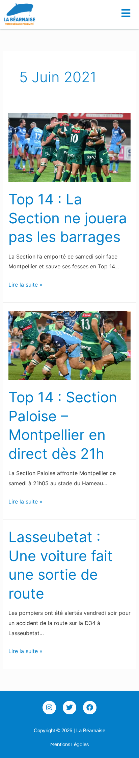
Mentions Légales (69, 744)
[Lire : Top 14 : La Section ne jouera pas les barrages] (69, 146)
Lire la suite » (25, 284)
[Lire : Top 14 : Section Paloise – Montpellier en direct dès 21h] (69, 344)
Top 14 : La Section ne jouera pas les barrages (67, 218)
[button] (128, 10)
